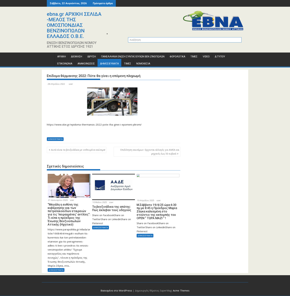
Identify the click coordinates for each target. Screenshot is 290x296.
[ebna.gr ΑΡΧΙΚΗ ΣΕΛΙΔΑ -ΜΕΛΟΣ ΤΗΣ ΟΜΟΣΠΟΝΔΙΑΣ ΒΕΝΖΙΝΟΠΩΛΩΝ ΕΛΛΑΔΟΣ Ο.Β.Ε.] (50, 57)
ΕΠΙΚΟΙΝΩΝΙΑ (64, 63)
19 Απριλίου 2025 (145, 200)
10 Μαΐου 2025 (99, 202)
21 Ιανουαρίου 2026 (58, 200)
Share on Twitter (59, 131)
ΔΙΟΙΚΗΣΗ (76, 56)
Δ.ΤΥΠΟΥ (220, 56)
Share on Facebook (50, 131)
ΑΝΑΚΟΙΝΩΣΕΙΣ (86, 63)
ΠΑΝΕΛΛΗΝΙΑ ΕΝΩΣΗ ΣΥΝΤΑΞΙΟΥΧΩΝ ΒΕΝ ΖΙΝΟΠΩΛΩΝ (132, 56)
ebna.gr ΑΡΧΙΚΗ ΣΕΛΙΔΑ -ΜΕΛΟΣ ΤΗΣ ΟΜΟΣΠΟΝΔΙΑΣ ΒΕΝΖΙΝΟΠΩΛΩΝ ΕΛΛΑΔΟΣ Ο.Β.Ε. (74, 25)
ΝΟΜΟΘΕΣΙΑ (143, 63)
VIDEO (206, 56)
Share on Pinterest (77, 131)
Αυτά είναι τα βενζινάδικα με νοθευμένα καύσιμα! (78, 149)
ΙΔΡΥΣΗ (91, 56)
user (71, 84)
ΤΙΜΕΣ (194, 56)
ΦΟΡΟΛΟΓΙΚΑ (177, 56)
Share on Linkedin (68, 131)
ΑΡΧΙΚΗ (61, 56)
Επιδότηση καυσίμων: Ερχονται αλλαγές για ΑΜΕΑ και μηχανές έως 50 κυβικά (149, 151)
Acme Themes (181, 290)
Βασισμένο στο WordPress (116, 290)
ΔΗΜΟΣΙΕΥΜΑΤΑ (109, 63)
